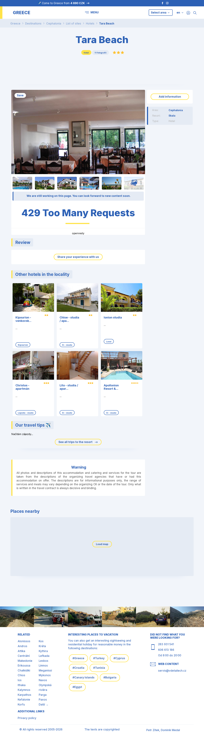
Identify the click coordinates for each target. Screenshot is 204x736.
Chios (21, 675)
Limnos (43, 665)
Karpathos (24, 694)
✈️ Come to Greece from (61, 3)
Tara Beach (106, 23)
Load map (102, 544)
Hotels (90, 23)
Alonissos (24, 641)
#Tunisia (99, 667)
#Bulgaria (109, 677)
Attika (21, 651)
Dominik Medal (170, 730)
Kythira (43, 651)
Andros (22, 646)
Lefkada (44, 655)
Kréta (42, 646)
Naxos (43, 680)
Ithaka (22, 685)
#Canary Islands (84, 677)
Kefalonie (24, 699)
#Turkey (99, 658)
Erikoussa (24, 665)
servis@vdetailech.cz (172, 670)
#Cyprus (119, 658)
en (178, 12)
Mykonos (45, 675)
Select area (159, 12)
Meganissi (45, 670)
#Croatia (78, 667)
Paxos (43, 699)
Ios (20, 680)
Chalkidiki (24, 670)
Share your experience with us (78, 257)
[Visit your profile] (188, 12)
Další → (43, 704)
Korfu (21, 704)
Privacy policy (27, 718)
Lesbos (43, 660)
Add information (170, 96)
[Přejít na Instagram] (167, 3)
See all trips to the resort (75, 442)
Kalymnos (24, 689)
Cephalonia (53, 23)
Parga (43, 694)
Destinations (33, 23)
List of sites (73, 23)
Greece (15, 23)
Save (20, 95)
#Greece (78, 658)
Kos (41, 641)
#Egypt (77, 687)
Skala (172, 115)
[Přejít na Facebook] (161, 3)
